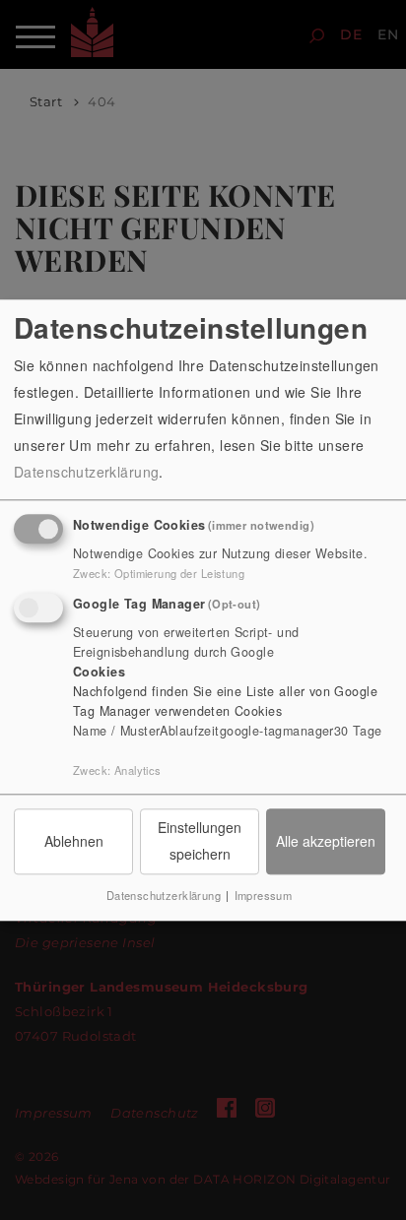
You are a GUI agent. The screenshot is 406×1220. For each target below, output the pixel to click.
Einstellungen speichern (199, 840)
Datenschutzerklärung (86, 472)
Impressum (264, 896)
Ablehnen (73, 841)
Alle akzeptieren (325, 841)
